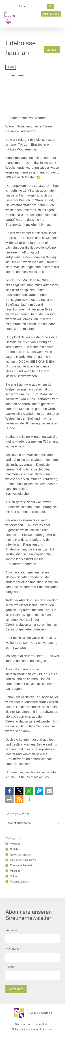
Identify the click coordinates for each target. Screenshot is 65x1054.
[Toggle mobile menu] (59, 22)
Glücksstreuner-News (23, 860)
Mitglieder (15, 870)
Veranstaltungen (19, 881)
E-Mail (10, 967)
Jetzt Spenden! (51, 13)
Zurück (51, 49)
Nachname (13, 948)
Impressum (46, 1029)
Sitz (17, 1024)
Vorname (11, 930)
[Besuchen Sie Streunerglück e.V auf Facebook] (19, 13)
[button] (9, 791)
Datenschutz (41, 1024)
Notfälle (14, 849)
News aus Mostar (20, 854)
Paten (13, 876)
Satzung (26, 1024)
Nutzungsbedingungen (25, 1029)
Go (50, 6)
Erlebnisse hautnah (21, 865)
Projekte (15, 843)
